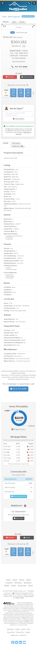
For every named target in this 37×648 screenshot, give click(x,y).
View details (19, 518)
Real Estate (10, 629)
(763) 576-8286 (19, 389)
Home (8, 580)
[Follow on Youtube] (24, 643)
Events (13, 585)
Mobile (6, 585)
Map (14, 22)
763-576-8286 (20, 67)
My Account (22, 585)
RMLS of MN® (20, 598)
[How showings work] (27, 85)
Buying (21, 580)
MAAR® (31, 596)
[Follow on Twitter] (16, 643)
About (30, 585)
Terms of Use (11, 632)
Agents (23, 629)
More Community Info (19, 496)
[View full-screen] (33, 26)
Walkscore (17, 146)
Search (15, 580)
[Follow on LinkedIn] (20, 643)
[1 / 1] (18, 24)
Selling (28, 580)
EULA (28, 629)
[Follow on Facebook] (13, 643)
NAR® (26, 596)
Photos (6, 22)
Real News (27, 583)
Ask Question (28, 77)
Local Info (9, 583)
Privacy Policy (20, 632)
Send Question (19, 119)
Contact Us (23, 635)
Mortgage (16, 143)
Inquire (28, 537)
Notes (22, 22)
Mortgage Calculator (19, 429)
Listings (17, 629)
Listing (5, 143)
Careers (27, 632)
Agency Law (14, 635)
